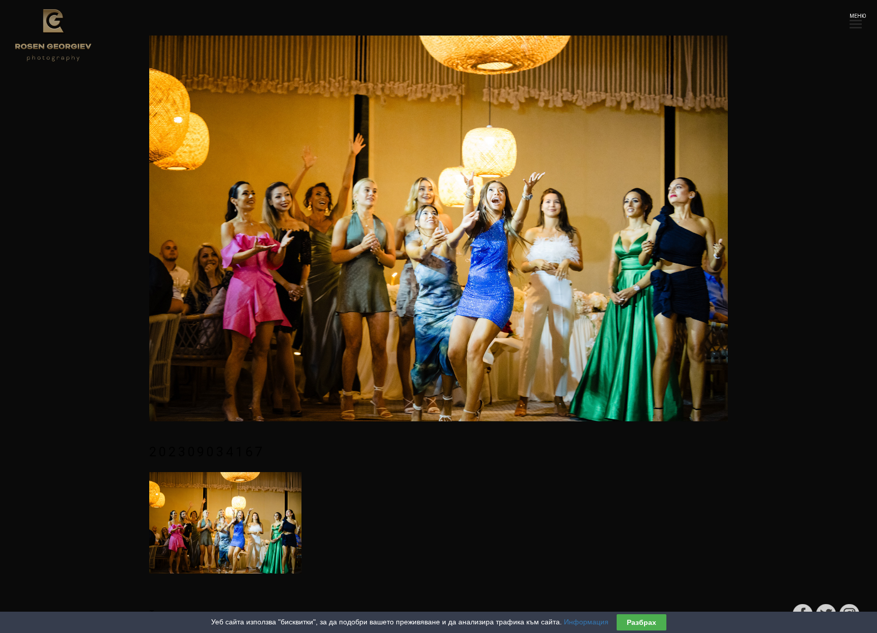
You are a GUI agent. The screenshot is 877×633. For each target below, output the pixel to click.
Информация (586, 622)
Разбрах (641, 622)
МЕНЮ (856, 16)
